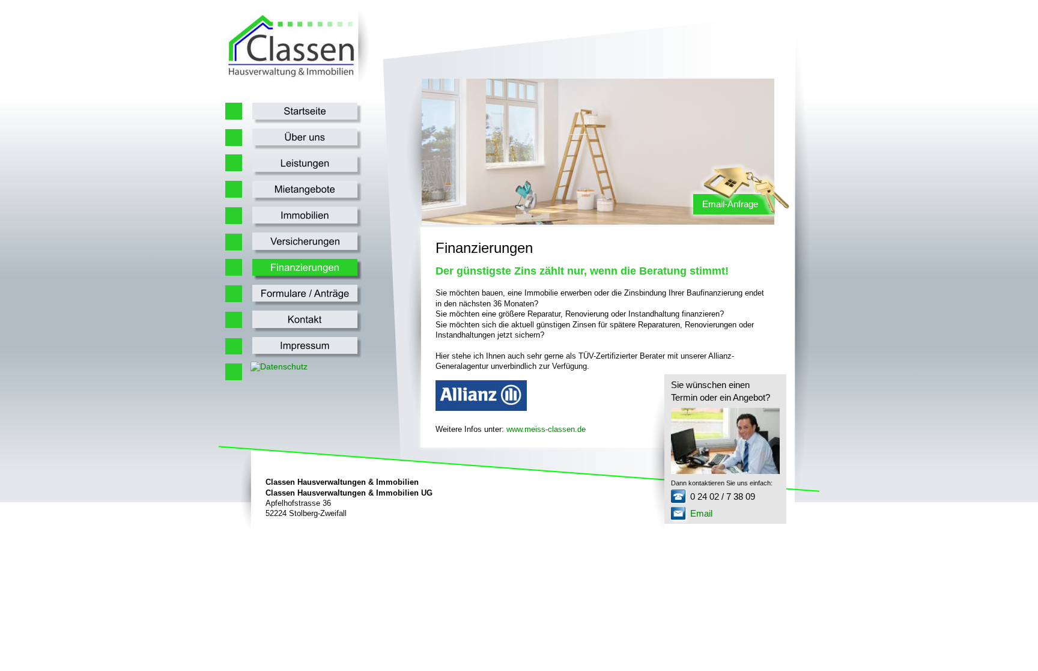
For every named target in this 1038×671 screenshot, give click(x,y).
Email (701, 513)
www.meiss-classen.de (546, 429)
